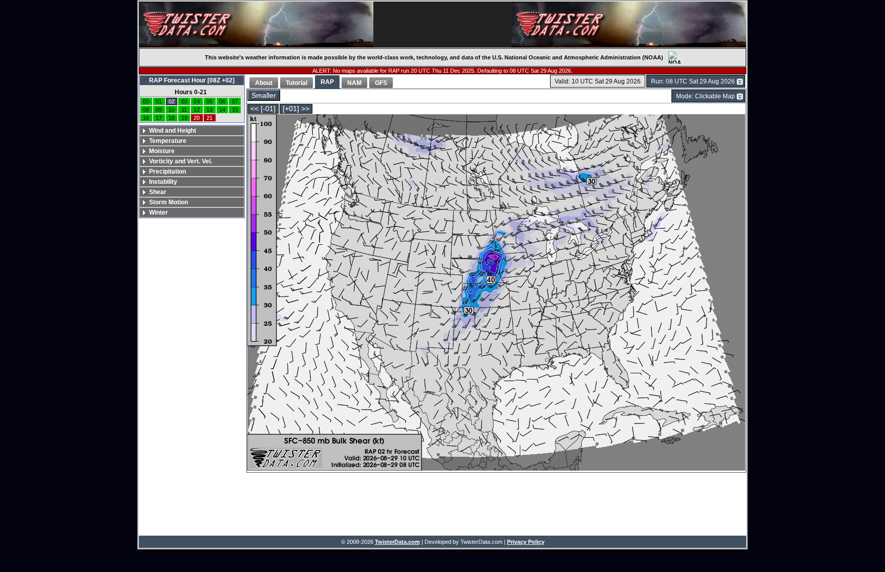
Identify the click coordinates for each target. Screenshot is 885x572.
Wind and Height (172, 130)
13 (209, 110)
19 (184, 118)
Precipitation (167, 171)
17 (159, 118)
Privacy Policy (525, 542)
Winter (158, 212)
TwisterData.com (397, 542)
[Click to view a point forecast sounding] (496, 293)
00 (146, 101)
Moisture (162, 151)
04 (197, 101)
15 (235, 110)
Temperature (167, 140)
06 (222, 101)
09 (159, 110)
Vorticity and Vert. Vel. (180, 161)
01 (159, 101)
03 (184, 101)
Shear (157, 192)
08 (146, 110)
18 (171, 118)
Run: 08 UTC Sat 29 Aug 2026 (693, 81)
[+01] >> (296, 109)
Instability (163, 181)
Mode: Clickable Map (705, 96)
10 (171, 110)
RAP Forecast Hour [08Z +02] (192, 80)
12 (197, 110)
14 (222, 110)
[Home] (256, 25)
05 (209, 101)
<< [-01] (263, 109)
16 (146, 118)
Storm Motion (168, 202)
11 (184, 110)
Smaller (263, 95)
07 (235, 101)
